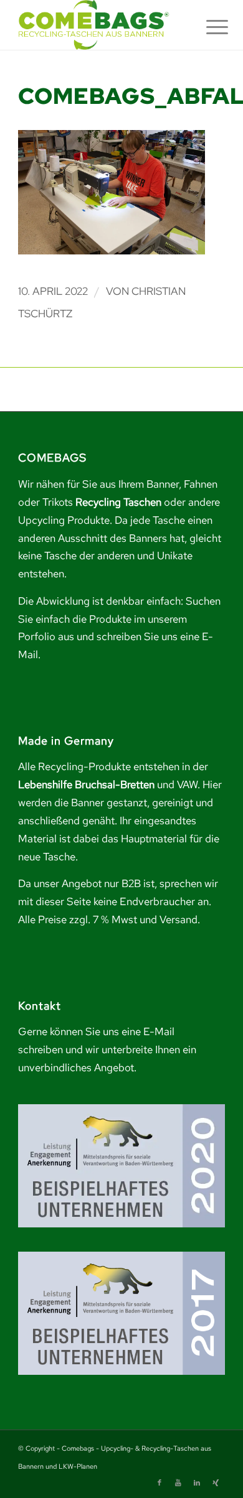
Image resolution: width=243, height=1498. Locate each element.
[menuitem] (207, 26)
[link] (100, 25)
